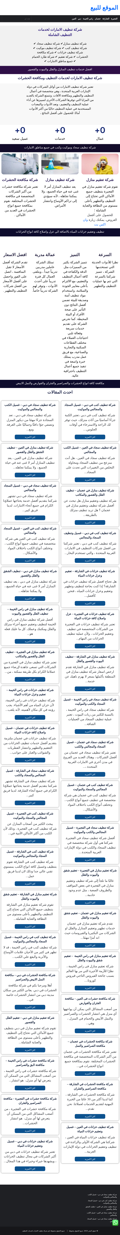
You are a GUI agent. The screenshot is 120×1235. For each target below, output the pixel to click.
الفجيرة (114, 18)
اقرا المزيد (30, 437)
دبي (79, 18)
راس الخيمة (88, 18)
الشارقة (105, 18)
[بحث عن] (4, 18)
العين (74, 18)
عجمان (98, 18)
